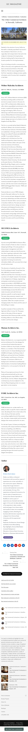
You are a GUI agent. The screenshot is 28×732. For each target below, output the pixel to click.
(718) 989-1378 (5, 714)
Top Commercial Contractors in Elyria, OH (15, 607)
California (4, 17)
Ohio (10, 668)
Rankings (3, 708)
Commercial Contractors (14, 666)
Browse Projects (5, 699)
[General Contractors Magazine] (14, 6)
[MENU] (2, 10)
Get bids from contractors (14, 729)
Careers (3, 711)
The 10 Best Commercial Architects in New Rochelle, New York (10, 565)
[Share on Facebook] (8, 545)
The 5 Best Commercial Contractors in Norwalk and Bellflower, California (17, 556)
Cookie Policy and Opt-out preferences (13, 724)
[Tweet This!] (4, 545)
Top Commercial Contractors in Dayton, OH (16, 617)
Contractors (23, 17)
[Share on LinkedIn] (12, 545)
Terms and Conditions (9, 723)
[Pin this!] (15, 545)
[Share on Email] (23, 545)
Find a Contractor (5, 695)
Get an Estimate (5, 705)
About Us (3, 702)
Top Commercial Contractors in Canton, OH (16, 627)
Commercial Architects (13, 17)
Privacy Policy (19, 723)
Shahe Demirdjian (9, 474)
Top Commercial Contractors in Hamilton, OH (4, 678)
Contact (5, 93)
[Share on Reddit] (19, 545)
